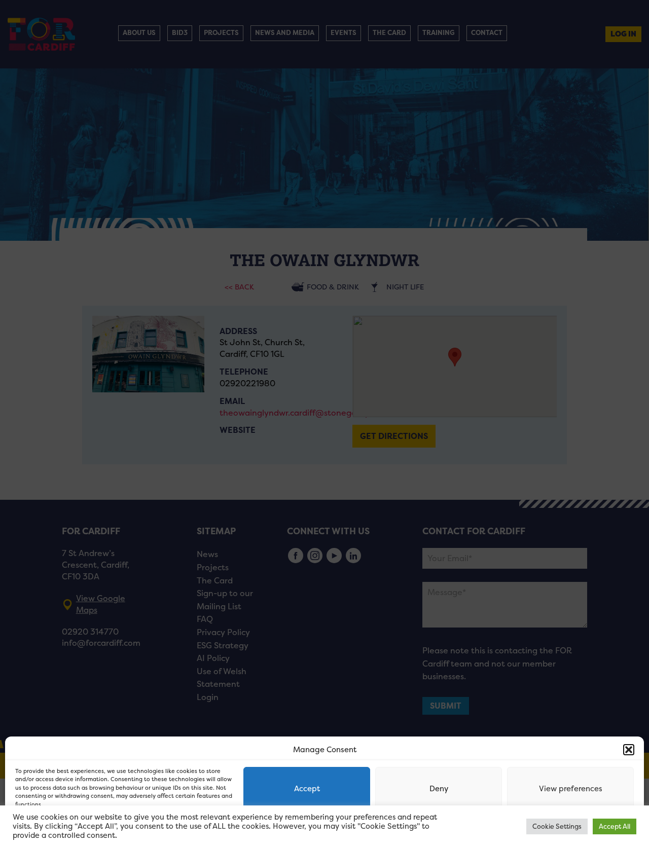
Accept (307, 788)
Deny (438, 788)
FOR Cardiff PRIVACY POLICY (54, 828)
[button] (629, 750)
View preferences (570, 788)
